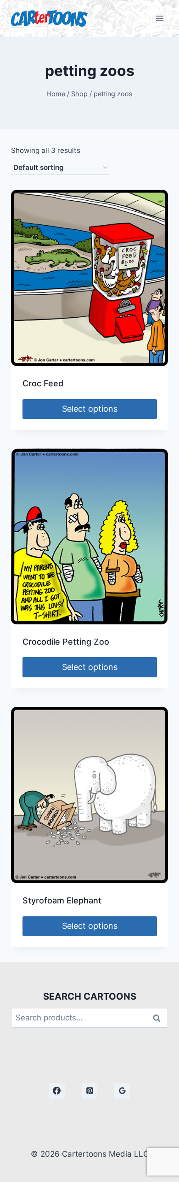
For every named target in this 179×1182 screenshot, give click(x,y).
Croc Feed (42, 383)
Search (159, 1018)
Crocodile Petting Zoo (65, 641)
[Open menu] (159, 18)
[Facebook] (57, 1091)
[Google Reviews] (122, 1091)
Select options (89, 408)
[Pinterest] (89, 1091)
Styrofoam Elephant (61, 900)
